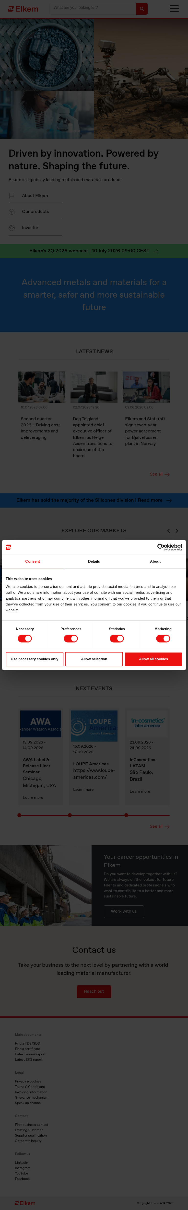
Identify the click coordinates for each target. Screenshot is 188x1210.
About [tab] (155, 561)
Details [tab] (94, 561)
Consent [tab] (32, 561)
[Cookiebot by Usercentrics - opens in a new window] (161, 547)
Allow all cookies (153, 659)
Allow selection (94, 659)
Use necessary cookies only (34, 659)
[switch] (71, 638)
